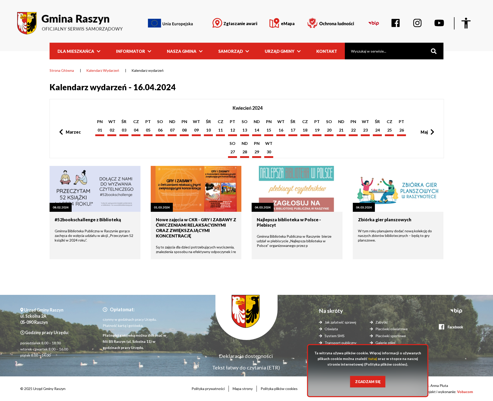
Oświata (331, 329)
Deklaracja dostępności (246, 356)
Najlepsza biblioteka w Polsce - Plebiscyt (289, 222)
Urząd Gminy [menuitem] (280, 50)
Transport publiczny (340, 342)
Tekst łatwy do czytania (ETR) (246, 367)
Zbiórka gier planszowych (384, 219)
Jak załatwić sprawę (340, 322)
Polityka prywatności (208, 388)
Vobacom (465, 391)
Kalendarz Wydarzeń (102, 70)
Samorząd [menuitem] (230, 50)
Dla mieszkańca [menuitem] (76, 50)
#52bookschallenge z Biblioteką (88, 219)
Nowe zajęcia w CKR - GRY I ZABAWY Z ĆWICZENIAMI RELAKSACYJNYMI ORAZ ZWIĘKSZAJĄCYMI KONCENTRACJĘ (196, 227)
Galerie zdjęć (385, 342)
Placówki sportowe (390, 336)
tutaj (372, 358)
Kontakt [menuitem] (326, 50)
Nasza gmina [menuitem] (181, 50)
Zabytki (381, 322)
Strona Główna (62, 70)
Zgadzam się (368, 381)
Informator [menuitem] (130, 50)
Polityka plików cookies (279, 388)
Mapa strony (243, 388)
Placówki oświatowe (391, 329)
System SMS (335, 336)
